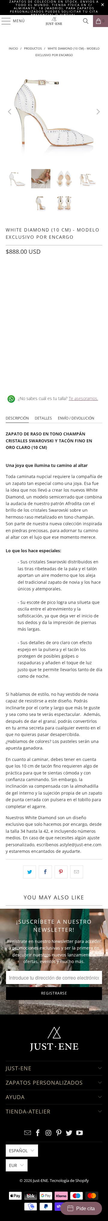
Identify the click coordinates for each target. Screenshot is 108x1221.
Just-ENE (40, 1180)
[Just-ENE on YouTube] (79, 1133)
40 (12, 294)
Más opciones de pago (54, 347)
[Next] (98, 111)
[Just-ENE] (54, 21)
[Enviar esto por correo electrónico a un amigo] (76, 871)
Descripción (17, 418)
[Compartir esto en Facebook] (45, 871)
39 (84, 278)
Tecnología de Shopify (69, 1180)
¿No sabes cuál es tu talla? (58, 398)
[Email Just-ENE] (27, 1133)
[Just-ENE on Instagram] (48, 1133)
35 (26, 278)
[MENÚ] (3, 21)
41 (26, 294)
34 (12, 278)
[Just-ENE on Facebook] (38, 1133)
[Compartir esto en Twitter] (29, 871)
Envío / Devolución (76, 418)
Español (18, 1150)
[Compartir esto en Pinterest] (61, 871)
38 (69, 278)
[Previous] (10, 111)
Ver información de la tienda (35, 379)
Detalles (43, 418)
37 (55, 278)
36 (40, 278)
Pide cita (85, 1208)
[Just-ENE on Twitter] (69, 1133)
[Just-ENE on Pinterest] (59, 1133)
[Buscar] (86, 21)
